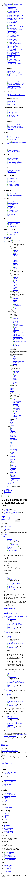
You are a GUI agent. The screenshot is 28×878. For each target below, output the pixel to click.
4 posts (16, 700)
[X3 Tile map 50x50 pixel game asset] (1, 528)
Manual (14, 71)
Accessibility (7, 869)
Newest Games (14, 159)
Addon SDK (15, 75)
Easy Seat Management (9, 794)
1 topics (12, 700)
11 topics (12, 642)
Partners (6, 798)
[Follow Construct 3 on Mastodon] (13, 185)
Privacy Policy (7, 867)
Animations (15, 203)
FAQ (12, 129)
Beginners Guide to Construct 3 (19, 333)
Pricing (5, 782)
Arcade (9, 455)
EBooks (13, 204)
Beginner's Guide (14, 81)
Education (6, 118)
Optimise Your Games (19, 344)
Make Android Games (18, 339)
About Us (6, 813)
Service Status (7, 871)
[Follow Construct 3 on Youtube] (12, 180)
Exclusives (13, 226)
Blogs (8, 473)
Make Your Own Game (9, 781)
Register (6, 237)
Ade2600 (3, 536)
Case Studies (7, 787)
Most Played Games (18, 161)
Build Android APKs (17, 84)
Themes (14, 213)
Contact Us (9, 483)
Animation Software (9, 774)
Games (13, 207)
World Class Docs (16, 138)
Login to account (15, 485)
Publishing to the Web (19, 83)
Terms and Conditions (9, 865)
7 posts (16, 722)
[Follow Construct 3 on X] (11, 181)
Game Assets (7, 825)
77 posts (17, 583)
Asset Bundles (15, 233)
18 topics (12, 583)
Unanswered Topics (9, 490)
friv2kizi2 (8, 632)
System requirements (18, 73)
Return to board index (12, 751)
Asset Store (10, 426)
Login (9, 237)
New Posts (13, 172)
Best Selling (15, 223)
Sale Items (12, 234)
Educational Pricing (15, 139)
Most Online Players (16, 162)
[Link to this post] (11, 549)
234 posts (17, 642)
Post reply (3, 516)
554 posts (17, 623)
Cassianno (8, 690)
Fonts (11, 206)
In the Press (6, 818)
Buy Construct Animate (16, 195)
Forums (9, 442)
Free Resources (17, 126)
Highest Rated (15, 224)
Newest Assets (16, 222)
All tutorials (13, 88)
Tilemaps (12, 214)
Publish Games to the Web (18, 336)
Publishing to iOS (15, 86)
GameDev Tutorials (8, 828)
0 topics (12, 722)
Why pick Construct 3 (16, 124)
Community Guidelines (9, 832)
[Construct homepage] (13, 4)
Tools (11, 216)
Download (16, 111)
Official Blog (17, 170)
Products (6, 5)
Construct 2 (17, 367)
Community (7, 143)
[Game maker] (13, 240)
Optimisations (17, 87)
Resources (6, 64)
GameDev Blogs (8, 829)
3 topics (12, 544)
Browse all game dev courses (17, 95)
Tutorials (12, 104)
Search (5, 493)
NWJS (15, 112)
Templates (14, 211)
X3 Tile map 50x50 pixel (7, 529)
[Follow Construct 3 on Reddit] (12, 178)
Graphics (13, 208)
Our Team (6, 815)
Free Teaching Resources (10, 796)
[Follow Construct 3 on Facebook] (13, 184)
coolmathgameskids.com (21, 734)
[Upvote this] (12, 546)
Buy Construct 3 (14, 193)
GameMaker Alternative (10, 780)
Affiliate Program (8, 807)
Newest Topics (16, 151)
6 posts (16, 544)
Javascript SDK (15, 115)
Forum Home (14, 150)
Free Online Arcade (8, 831)
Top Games (15, 158)
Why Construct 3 (8, 793)
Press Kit (6, 816)
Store (5, 187)
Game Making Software (10, 772)
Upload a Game (16, 164)
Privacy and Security (17, 127)
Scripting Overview (17, 74)
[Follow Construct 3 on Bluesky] (12, 182)
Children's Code (8, 868)
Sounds (16, 210)
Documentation (7, 784)
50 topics (12, 623)
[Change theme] (14, 486)
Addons (13, 201)
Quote (15, 550)
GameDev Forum (8, 827)
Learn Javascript (8, 797)
